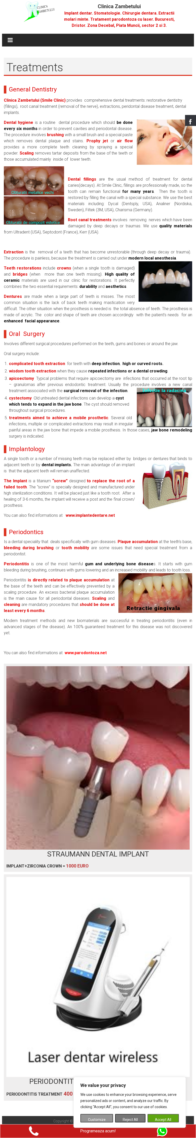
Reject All (130, 1120)
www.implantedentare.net (90, 515)
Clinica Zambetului (119, 6)
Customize (97, 1120)
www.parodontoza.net (86, 652)
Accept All (163, 1120)
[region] (130, 1102)
